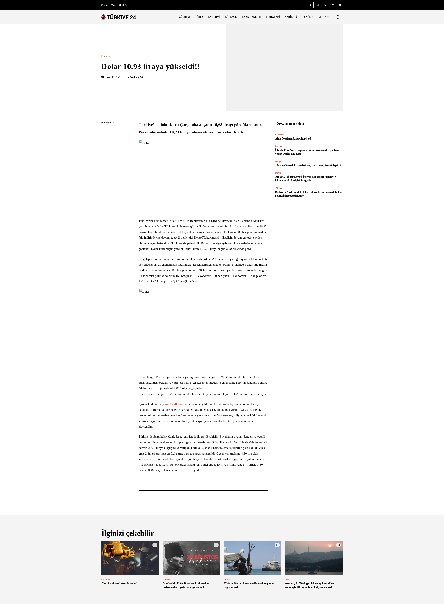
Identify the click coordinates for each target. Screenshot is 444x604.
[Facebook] (311, 5)
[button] (338, 17)
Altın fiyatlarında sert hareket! (293, 138)
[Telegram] (104, 171)
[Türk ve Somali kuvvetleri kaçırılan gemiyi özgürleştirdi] (252, 558)
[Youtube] (340, 5)
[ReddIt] (104, 163)
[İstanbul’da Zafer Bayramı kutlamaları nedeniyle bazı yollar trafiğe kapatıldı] (191, 558)
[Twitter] (325, 5)
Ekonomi (106, 56)
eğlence (278, 188)
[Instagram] (318, 5)
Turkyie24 (136, 77)
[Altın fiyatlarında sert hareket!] (130, 558)
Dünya (278, 161)
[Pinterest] (332, 5)
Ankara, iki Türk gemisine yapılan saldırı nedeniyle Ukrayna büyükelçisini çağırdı (305, 178)
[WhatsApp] (104, 155)
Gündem (279, 146)
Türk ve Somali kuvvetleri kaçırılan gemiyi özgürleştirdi (308, 165)
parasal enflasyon (172, 404)
